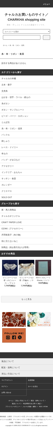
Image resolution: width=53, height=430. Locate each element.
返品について (16, 403)
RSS (40, 406)
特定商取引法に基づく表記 (32, 403)
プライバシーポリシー (12, 406)
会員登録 (31, 380)
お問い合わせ (6, 392)
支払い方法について (22, 400)
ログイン (4, 386)
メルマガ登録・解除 (29, 406)
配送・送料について (37, 400)
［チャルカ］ (29, 416)
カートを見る (33, 386)
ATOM (45, 406)
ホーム (5, 45)
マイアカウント (7, 380)
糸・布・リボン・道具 (17, 45)
